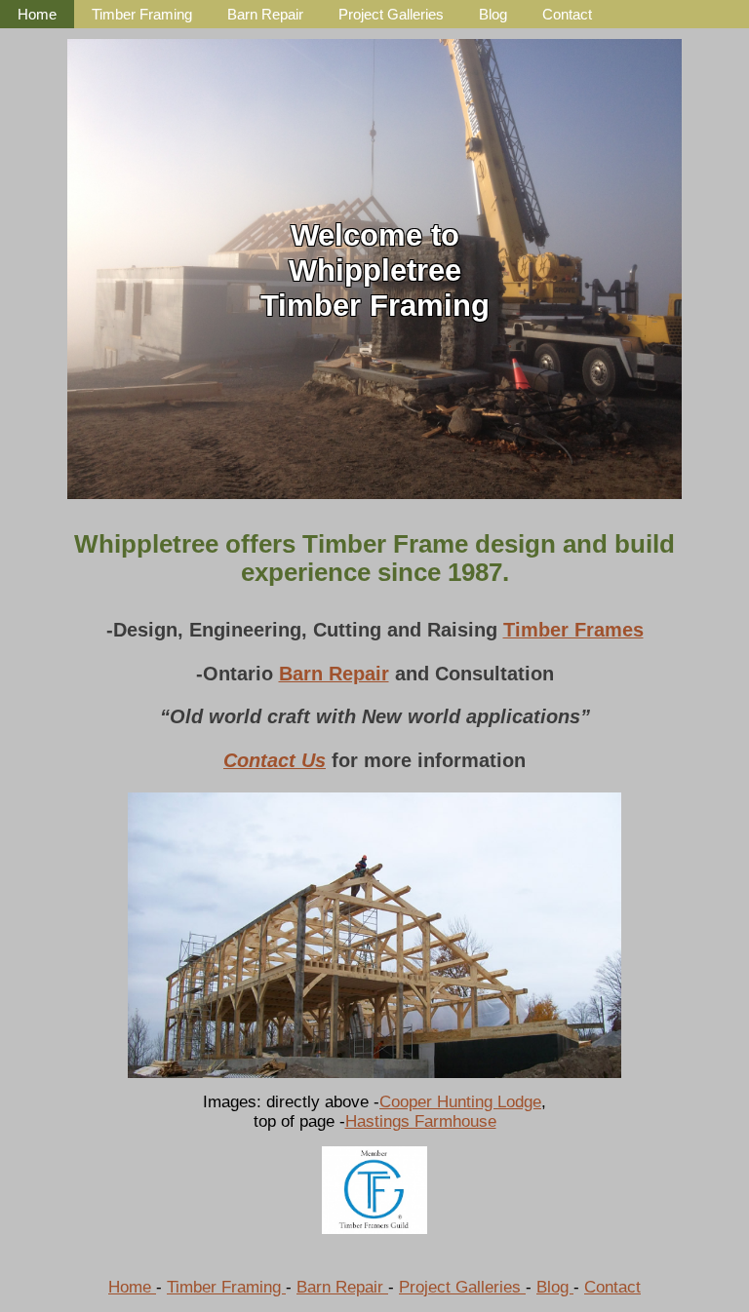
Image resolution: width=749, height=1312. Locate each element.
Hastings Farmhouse (420, 1121)
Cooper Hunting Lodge (460, 1102)
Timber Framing (142, 14)
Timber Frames (573, 629)
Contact (567, 14)
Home (37, 14)
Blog (493, 14)
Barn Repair (265, 14)
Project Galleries (391, 14)
